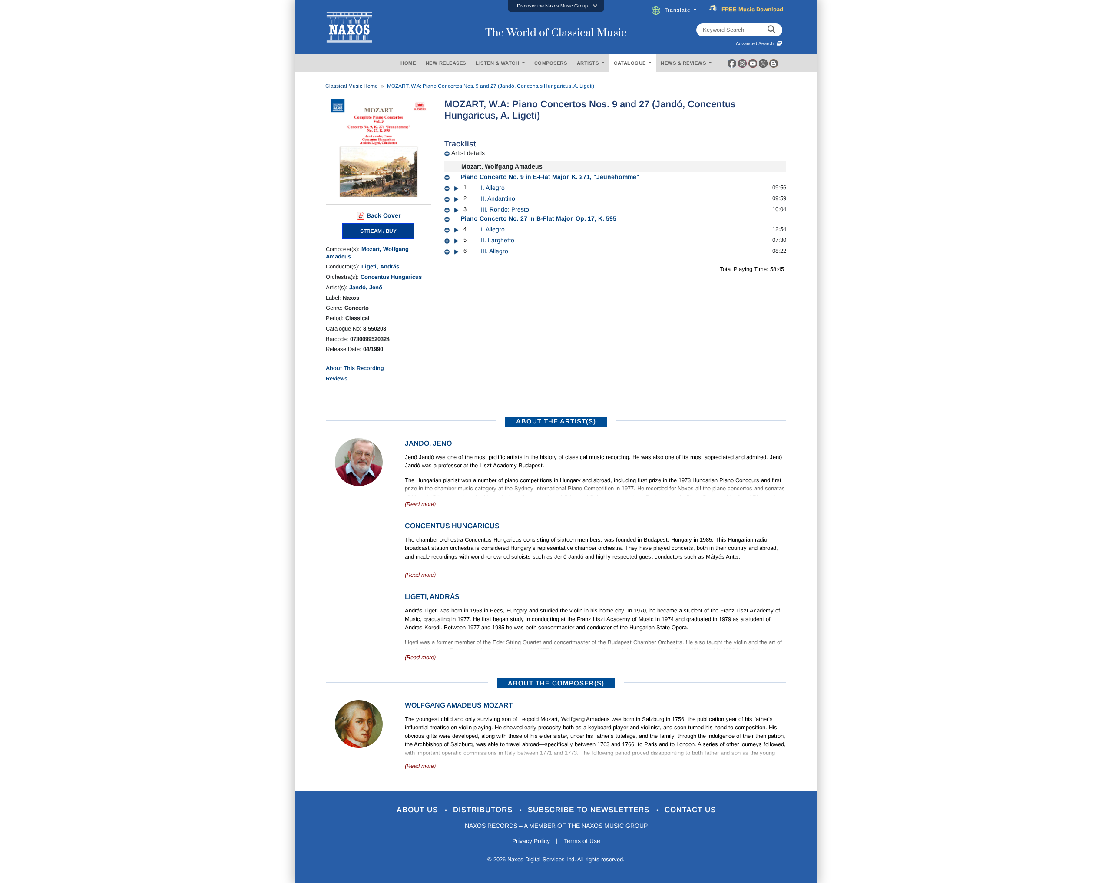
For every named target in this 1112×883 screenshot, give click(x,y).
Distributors (484, 810)
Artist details (468, 152)
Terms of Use (582, 840)
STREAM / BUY (378, 231)
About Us (418, 810)
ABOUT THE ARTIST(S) (556, 421)
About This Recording (355, 368)
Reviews (337, 378)
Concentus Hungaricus (391, 277)
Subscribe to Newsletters (590, 810)
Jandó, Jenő (365, 287)
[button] (556, 6)
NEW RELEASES (446, 63)
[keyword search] (771, 29)
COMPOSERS (550, 63)
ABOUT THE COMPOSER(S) (556, 683)
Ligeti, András (380, 266)
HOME (408, 63)
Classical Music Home (351, 86)
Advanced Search (756, 43)
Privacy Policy (531, 840)
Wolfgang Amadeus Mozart (459, 705)
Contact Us (690, 810)
